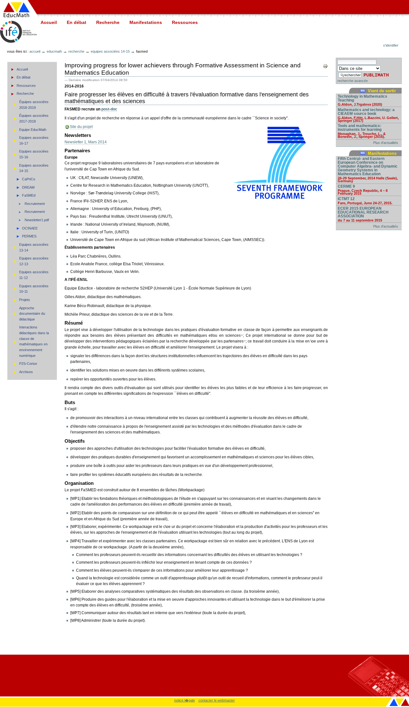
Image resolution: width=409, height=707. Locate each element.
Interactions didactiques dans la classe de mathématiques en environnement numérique (34, 341)
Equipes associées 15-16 (34, 154)
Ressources (185, 22)
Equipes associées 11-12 (34, 275)
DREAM (28, 187)
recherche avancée (352, 81)
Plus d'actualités (385, 143)
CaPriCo (28, 179)
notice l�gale (184, 700)
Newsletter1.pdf (37, 220)
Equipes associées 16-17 (34, 140)
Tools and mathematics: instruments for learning (362, 131)
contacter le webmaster (216, 700)
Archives (26, 372)
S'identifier (390, 45)
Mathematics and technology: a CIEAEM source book (368, 115)
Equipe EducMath (32, 130)
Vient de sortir (382, 90)
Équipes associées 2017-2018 (34, 118)
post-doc (109, 109)
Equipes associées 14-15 (110, 51)
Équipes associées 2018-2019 (34, 104)
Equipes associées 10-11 (34, 289)
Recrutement (35, 204)
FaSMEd (28, 195)
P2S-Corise (28, 363)
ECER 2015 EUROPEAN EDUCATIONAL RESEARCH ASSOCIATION (363, 214)
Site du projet (81, 126)
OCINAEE (30, 228)
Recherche (108, 22)
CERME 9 (363, 189)
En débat (76, 22)
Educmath (54, 51)
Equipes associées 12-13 (34, 261)
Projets (24, 300)
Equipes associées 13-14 (34, 247)
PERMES (29, 236)
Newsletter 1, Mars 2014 (86, 142)
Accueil (49, 22)
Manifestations (145, 22)
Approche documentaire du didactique (32, 313)
